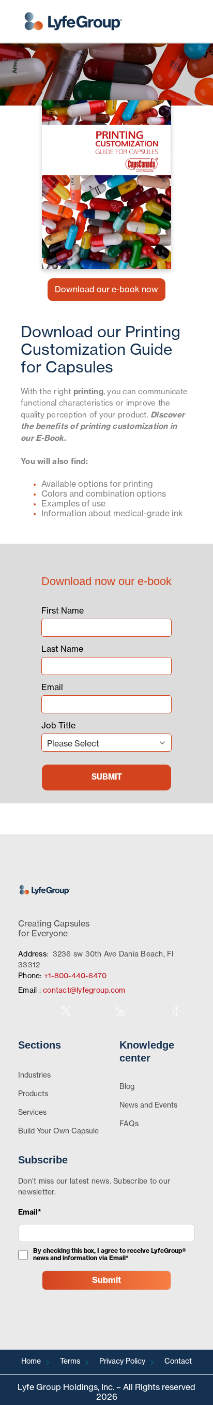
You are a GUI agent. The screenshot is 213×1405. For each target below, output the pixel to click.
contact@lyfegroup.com (84, 990)
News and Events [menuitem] (148, 1105)
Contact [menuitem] (178, 1361)
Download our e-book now (106, 290)
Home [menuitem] (31, 1361)
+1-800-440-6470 (75, 976)
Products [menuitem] (33, 1094)
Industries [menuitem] (34, 1075)
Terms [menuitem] (70, 1361)
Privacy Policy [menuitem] (122, 1361)
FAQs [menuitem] (129, 1124)
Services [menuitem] (32, 1112)
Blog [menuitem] (126, 1086)
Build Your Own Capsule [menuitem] (58, 1131)
